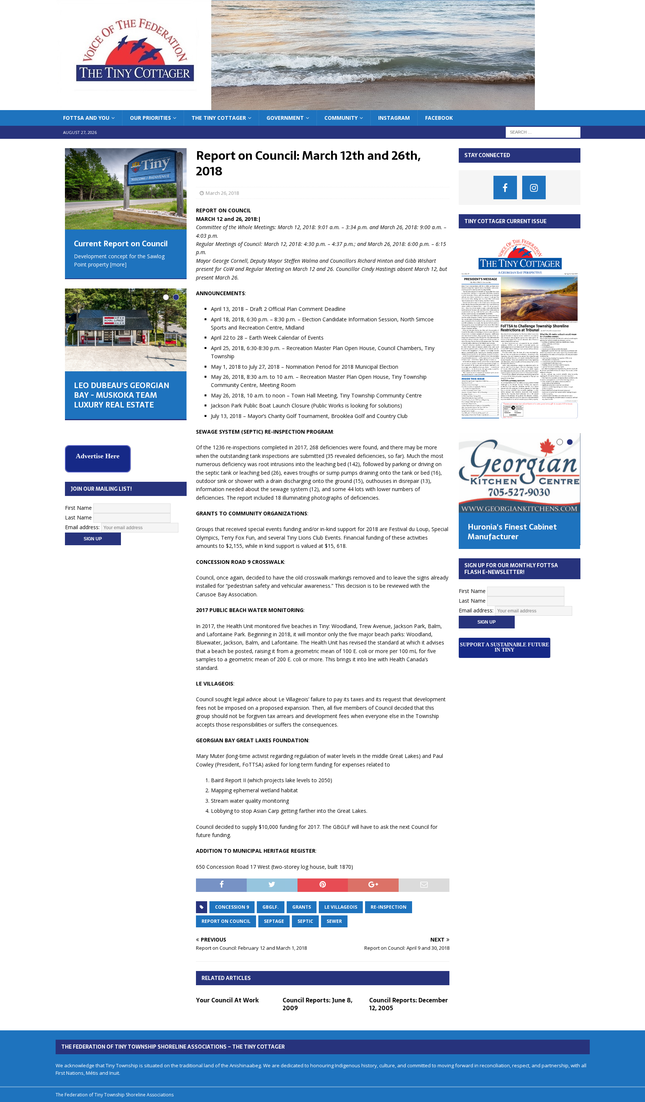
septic (305, 921)
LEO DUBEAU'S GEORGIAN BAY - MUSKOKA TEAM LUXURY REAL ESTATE (121, 395)
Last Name (78, 501)
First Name (78, 492)
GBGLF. (270, 907)
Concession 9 (232, 907)
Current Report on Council (121, 244)
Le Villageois (340, 907)
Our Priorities (150, 117)
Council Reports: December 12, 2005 (408, 1004)
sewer (334, 921)
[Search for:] (543, 131)
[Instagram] (534, 187)
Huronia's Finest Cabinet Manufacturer (512, 532)
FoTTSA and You (86, 117)
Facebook (439, 117)
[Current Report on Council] (125, 188)
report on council (226, 921)
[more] (118, 264)
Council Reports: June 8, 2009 (317, 1004)
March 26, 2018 (222, 193)
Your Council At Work (227, 1000)
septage (274, 921)
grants (301, 907)
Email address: (83, 511)
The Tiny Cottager (218, 117)
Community (341, 117)
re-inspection (388, 907)
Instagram (394, 117)
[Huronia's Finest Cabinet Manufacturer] (519, 473)
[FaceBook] (505, 187)
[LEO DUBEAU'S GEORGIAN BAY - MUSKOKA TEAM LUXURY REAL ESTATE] (125, 329)
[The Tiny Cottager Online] (295, 105)
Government (285, 117)
